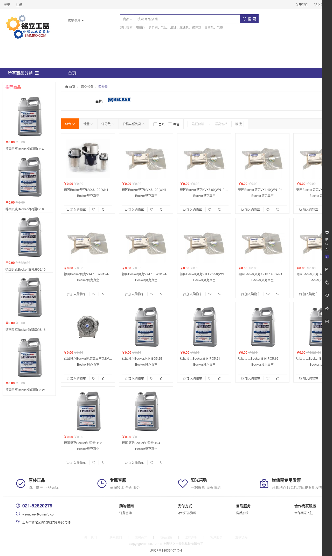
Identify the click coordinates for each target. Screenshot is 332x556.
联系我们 (115, 537)
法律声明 (191, 537)
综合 (68, 124)
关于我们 (302, 4)
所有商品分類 (20, 73)
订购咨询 (125, 513)
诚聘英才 (141, 537)
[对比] (103, 209)
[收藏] (94, 209)
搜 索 (251, 18)
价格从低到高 (132, 124)
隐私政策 (166, 537)
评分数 (106, 124)
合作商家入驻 (303, 513)
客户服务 (216, 537)
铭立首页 (320, 4)
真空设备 (87, 86)
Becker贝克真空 (88, 195)
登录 (7, 4)
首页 (72, 73)
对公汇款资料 (187, 513)
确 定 (238, 124)
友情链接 (241, 537)
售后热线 (242, 513)
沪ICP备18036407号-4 (166, 550)
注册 (19, 4)
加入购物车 (78, 209)
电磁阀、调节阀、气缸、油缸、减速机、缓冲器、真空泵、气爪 (179, 27)
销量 (86, 124)
